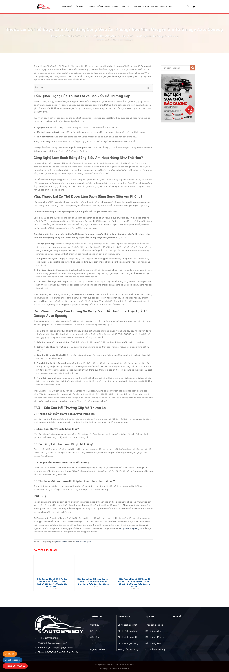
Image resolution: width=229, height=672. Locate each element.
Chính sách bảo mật (127, 624)
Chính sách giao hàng (128, 643)
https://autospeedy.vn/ (131, 528)
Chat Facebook (12, 660)
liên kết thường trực (83, 542)
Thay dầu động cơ (154, 624)
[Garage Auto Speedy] (45, 6)
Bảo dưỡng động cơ (155, 637)
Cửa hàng (79, 6)
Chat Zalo (9, 653)
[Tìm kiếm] (188, 6)
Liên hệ (91, 6)
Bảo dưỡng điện (153, 643)
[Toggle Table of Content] (147, 88)
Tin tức (93, 643)
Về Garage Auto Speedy (108, 6)
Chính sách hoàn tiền (128, 637)
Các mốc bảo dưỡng (155, 649)
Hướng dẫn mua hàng (128, 649)
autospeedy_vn (126, 39)
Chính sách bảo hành (128, 631)
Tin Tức (126, 6)
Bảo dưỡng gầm (153, 631)
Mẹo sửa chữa (61, 542)
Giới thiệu (94, 624)
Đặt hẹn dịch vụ (141, 6)
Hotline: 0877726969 (15, 666)
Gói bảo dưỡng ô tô (160, 6)
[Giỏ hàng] (194, 7)
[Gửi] (192, 67)
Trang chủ (66, 6)
